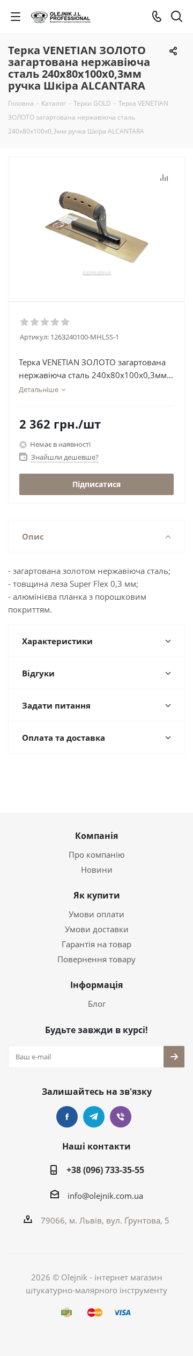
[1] (25, 322)
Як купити (96, 895)
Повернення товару (96, 959)
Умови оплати (96, 914)
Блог (97, 1003)
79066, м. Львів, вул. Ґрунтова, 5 (105, 1220)
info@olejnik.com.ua (105, 1195)
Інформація (96, 985)
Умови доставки (97, 929)
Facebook (67, 1116)
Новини (97, 869)
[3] (45, 322)
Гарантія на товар (96, 944)
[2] (35, 322)
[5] (66, 322)
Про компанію (96, 854)
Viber (120, 1116)
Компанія (96, 836)
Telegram (94, 1116)
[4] (55, 322)
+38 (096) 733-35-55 (105, 1170)
